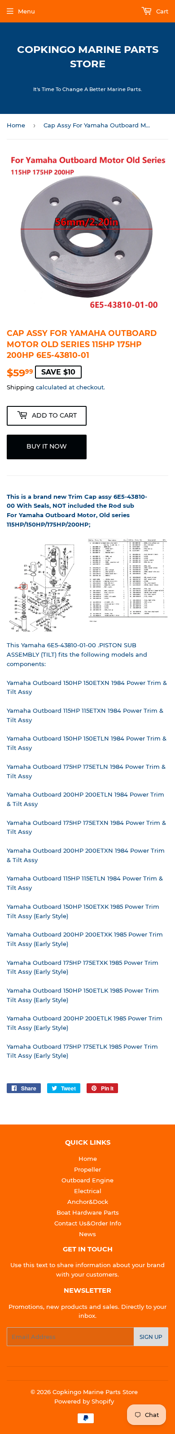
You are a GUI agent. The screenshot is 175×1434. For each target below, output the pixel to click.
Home (16, 125)
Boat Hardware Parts (88, 1212)
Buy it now (46, 446)
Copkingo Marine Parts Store (87, 56)
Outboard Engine (87, 1180)
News (87, 1234)
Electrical (87, 1190)
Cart (161, 11)
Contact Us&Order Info (87, 1223)
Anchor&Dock (87, 1201)
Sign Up (151, 1337)
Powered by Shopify (84, 1401)
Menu (26, 11)
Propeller (87, 1169)
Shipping (20, 387)
